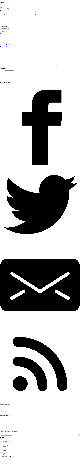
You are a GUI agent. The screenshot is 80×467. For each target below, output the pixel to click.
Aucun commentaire (15, 12)
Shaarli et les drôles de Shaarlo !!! (7, 44)
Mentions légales (2, 454)
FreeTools (1, 64)
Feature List (33, 14)
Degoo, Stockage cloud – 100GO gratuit (7, 441)
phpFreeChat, (3, 55)
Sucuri (4, 453)
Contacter (3, 2)
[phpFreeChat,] (40, 51)
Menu (1, 7)
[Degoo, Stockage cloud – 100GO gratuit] (3, 440)
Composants (2, 12)
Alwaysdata (5, 452)
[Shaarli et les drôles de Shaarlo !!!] (40, 40)
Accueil (1, 8)
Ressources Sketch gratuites (4, 420)
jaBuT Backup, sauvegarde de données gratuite (6, 431)
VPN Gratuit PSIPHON (3, 415)
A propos (3, 1)
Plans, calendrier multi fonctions (7, 46)
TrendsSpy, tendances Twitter (4, 411)
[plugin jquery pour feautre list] (13, 23)
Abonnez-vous (5, 462)
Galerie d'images (6, 12)
